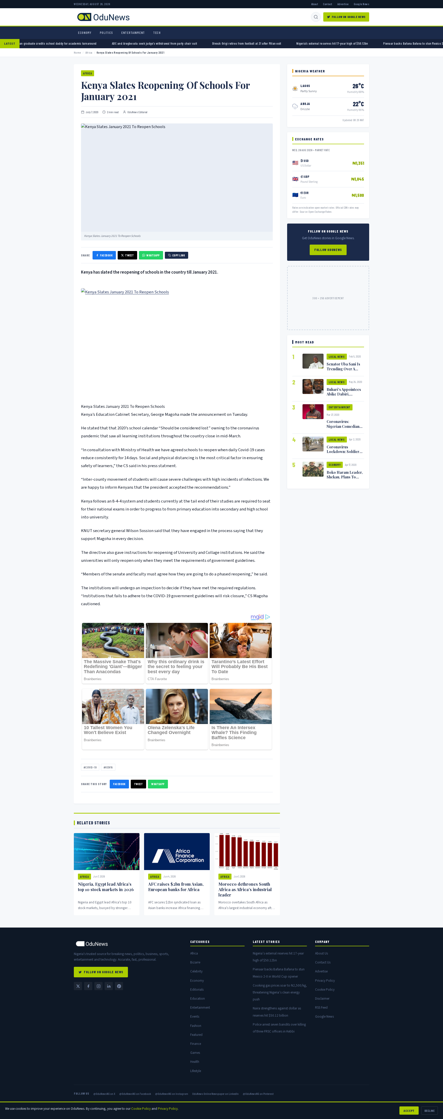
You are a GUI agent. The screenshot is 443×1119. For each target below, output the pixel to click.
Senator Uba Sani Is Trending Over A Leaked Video (343, 368)
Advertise (343, 4)
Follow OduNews (328, 250)
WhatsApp (153, 255)
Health (194, 1061)
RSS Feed (321, 1007)
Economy (85, 33)
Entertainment (133, 33)
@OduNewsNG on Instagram (171, 1093)
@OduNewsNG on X (104, 1093)
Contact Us (322, 962)
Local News (337, 356)
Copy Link (178, 255)
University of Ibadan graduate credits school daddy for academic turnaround (99, 43)
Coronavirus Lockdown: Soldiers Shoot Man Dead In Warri (344, 454)
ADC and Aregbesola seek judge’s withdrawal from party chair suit (207, 43)
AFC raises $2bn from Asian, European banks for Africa (176, 886)
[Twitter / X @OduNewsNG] (78, 986)
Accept (409, 1110)
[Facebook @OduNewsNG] (88, 986)
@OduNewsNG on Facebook (135, 1093)
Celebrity (196, 971)
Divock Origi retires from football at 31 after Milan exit (300, 43)
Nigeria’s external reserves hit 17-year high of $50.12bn (385, 43)
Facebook (106, 255)
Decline (430, 1110)
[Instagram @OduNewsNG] (98, 986)
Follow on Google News (349, 16)
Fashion (195, 1025)
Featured (196, 1034)
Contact (327, 4)
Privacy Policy (325, 980)
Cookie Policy (325, 989)
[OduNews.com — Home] (103, 17)
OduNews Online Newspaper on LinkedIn (215, 1093)
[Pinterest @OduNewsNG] (119, 986)
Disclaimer (322, 998)
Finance (195, 1043)
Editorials (197, 989)
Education (197, 998)
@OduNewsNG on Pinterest (258, 1093)
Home (77, 52)
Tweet (129, 255)
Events (194, 1016)
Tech (157, 33)
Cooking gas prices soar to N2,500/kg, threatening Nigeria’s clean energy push (280, 992)
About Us (321, 953)
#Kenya (108, 767)
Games (195, 1052)
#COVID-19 (90, 767)
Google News (361, 4)
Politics (106, 33)
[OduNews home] (128, 943)
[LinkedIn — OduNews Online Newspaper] (109, 986)
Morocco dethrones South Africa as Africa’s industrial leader (245, 889)
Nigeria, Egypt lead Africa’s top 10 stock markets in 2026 (106, 886)
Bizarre (195, 962)
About (314, 4)
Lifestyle (195, 1070)
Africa (89, 52)
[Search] (316, 17)
